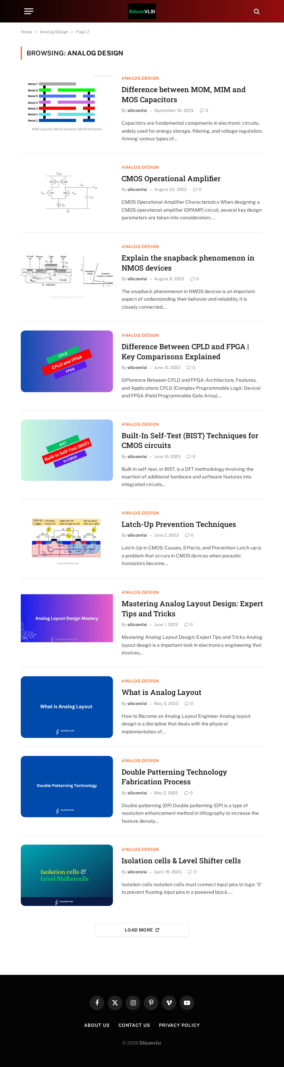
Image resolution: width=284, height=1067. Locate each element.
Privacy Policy (179, 1025)
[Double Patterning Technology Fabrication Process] (67, 786)
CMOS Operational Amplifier (171, 178)
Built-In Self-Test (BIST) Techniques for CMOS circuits (190, 440)
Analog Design (54, 31)
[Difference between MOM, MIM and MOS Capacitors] (67, 104)
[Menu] (28, 11)
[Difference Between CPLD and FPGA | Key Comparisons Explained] (67, 361)
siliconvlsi (137, 110)
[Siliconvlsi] (142, 11)
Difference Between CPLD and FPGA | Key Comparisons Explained (185, 351)
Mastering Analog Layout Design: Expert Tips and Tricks (192, 608)
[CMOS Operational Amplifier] (67, 193)
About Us (96, 1025)
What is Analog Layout (162, 692)
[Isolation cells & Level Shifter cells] (67, 875)
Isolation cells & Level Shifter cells (181, 860)
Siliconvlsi (150, 1043)
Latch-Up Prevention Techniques (179, 524)
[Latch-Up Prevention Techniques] (67, 539)
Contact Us (134, 1025)
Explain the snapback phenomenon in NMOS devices (188, 263)
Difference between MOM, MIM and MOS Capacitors (184, 94)
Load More (139, 930)
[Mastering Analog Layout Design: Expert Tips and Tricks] (67, 618)
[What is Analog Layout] (67, 707)
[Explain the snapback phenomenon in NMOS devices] (67, 272)
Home (26, 31)
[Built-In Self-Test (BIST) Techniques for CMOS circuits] (67, 450)
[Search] (256, 11)
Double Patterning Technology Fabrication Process (174, 777)
